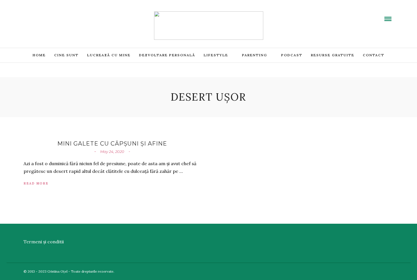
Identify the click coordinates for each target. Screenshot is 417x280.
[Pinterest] (55, 15)
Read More (36, 183)
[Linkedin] (48, 15)
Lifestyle (216, 55)
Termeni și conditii (44, 241)
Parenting (254, 55)
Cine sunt (66, 55)
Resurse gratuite (332, 55)
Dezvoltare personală (167, 55)
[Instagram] (62, 15)
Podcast (291, 55)
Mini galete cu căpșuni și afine (112, 143)
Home (39, 55)
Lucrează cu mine (108, 55)
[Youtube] (41, 15)
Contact (373, 55)
